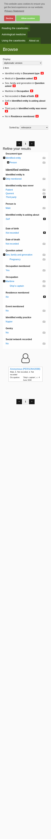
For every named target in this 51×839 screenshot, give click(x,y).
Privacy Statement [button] (14, 11)
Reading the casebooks (15, 28)
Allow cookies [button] (28, 18)
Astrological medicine (14, 34)
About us (34, 40)
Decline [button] (9, 18)
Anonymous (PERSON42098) (25, 369)
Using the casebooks (13, 40)
